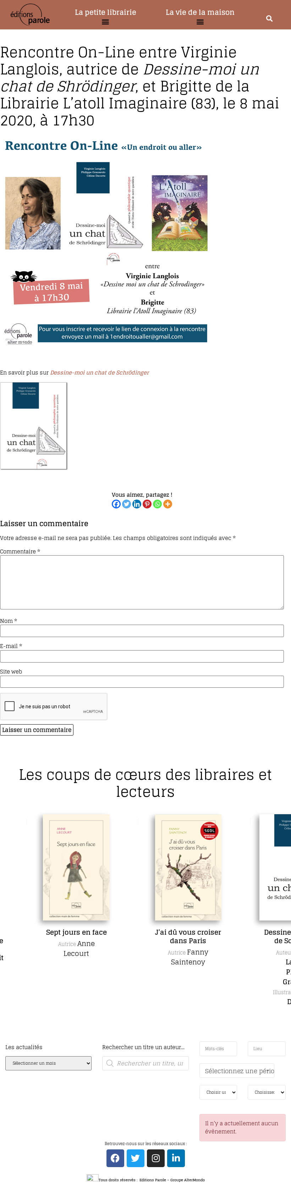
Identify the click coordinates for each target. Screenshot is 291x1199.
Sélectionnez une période (239, 1070)
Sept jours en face (53, 932)
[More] (167, 504)
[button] (105, 22)
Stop (148, 1040)
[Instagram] (156, 1158)
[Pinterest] (147, 504)
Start (143, 1040)
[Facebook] (116, 504)
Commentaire (20, 551)
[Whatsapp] (157, 504)
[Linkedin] (136, 504)
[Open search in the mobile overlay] (145, 1063)
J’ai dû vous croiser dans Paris (165, 936)
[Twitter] (126, 504)
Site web (11, 671)
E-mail (11, 646)
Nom (8, 621)
